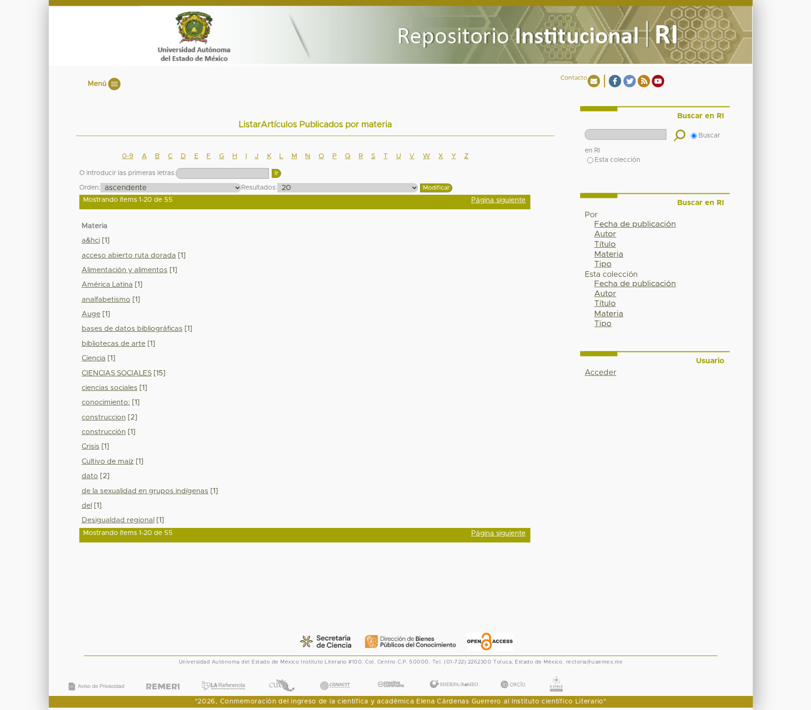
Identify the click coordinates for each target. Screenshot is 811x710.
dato (90, 476)
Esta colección (617, 160)
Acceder (600, 372)
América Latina (107, 284)
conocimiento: (106, 402)
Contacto (573, 78)
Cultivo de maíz (108, 461)
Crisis (90, 446)
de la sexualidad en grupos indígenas (145, 491)
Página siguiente (498, 200)
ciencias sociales (110, 387)
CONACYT (334, 675)
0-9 (127, 156)
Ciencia (94, 358)
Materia (608, 254)
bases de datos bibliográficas (132, 328)
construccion (104, 417)
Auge (91, 314)
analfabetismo (106, 299)
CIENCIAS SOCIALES (117, 373)
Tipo (603, 264)
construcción (104, 431)
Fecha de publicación (635, 224)
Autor (605, 234)
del (87, 505)
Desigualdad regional (118, 520)
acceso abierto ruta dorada (129, 255)
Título (605, 244)
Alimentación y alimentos (125, 270)
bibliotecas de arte (113, 343)
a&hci (91, 240)
